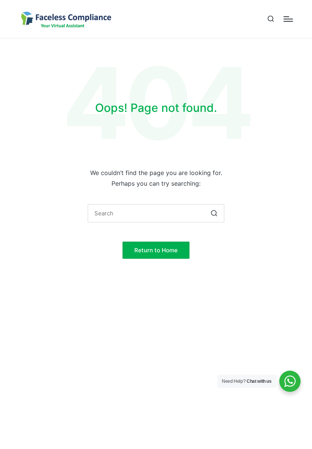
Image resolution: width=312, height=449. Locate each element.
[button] (214, 213)
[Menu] (288, 19)
